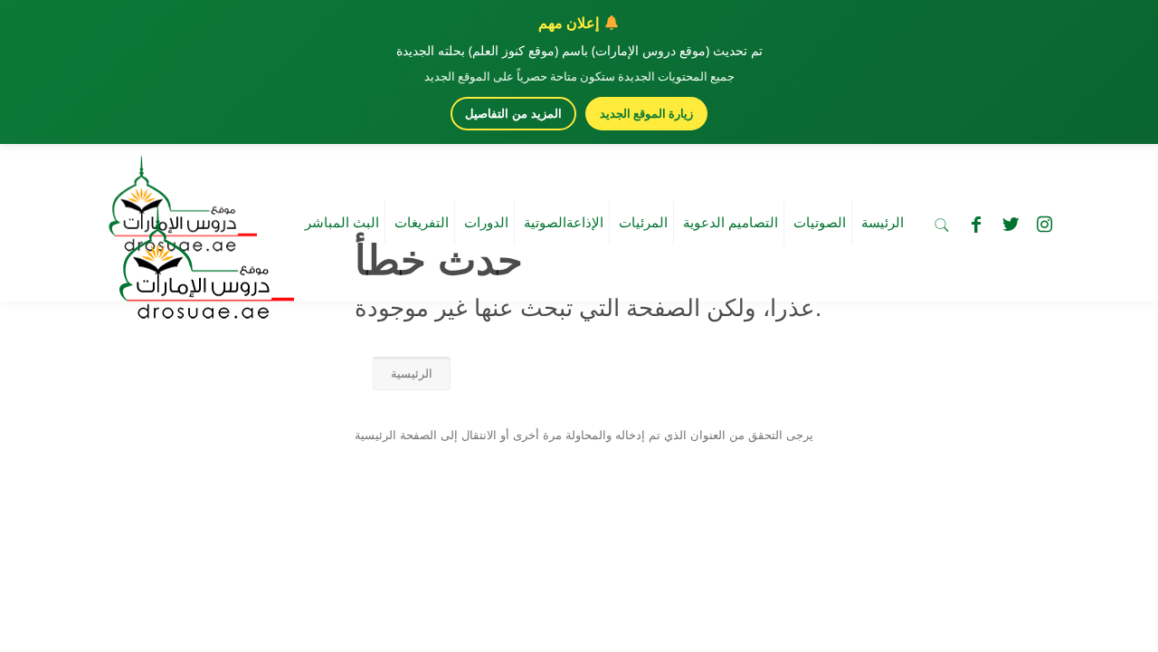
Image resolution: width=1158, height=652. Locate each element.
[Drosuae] (202, 310)
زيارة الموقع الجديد (646, 113)
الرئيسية (411, 373)
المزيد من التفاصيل (513, 113)
